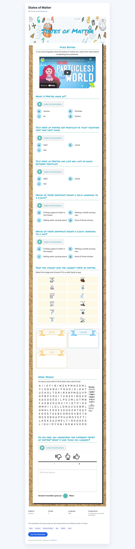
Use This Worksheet (38, 534)
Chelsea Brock (42, 11)
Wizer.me (54, 540)
